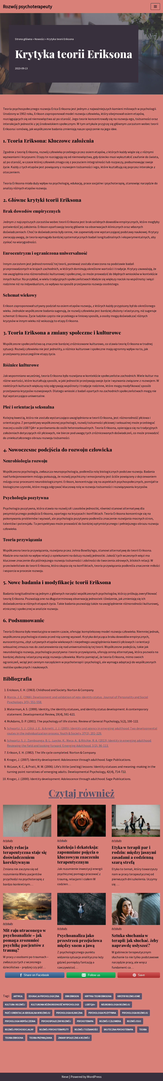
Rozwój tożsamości (86, 1029)
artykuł (18, 996)
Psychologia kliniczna (69, 1012)
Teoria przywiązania (40, 1037)
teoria (143, 1029)
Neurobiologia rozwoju (115, 1004)
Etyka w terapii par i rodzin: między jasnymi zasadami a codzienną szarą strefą (134, 855)
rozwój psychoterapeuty (54, 1029)
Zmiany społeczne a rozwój (74, 1037)
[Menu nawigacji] (155, 6)
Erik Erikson (72, 996)
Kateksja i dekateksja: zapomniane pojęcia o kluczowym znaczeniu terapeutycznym (78, 854)
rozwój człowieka (110, 1021)
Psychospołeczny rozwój (56, 1021)
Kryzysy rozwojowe (128, 996)
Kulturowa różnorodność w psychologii (55, 1004)
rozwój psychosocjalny (19, 1029)
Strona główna (23, 39)
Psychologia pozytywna (102, 1012)
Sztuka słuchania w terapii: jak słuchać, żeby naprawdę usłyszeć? (135, 940)
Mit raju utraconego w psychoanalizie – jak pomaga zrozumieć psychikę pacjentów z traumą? (24, 940)
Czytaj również (81, 793)
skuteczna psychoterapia (118, 1029)
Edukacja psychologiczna (44, 996)
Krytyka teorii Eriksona (98, 996)
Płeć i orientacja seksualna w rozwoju (27, 1012)
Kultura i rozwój (15, 1004)
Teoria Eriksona (14, 1037)
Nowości (40, 39)
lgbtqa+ (90, 1004)
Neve (65, 1077)
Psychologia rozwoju (135, 1012)
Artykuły (8, 840)
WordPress (94, 1077)
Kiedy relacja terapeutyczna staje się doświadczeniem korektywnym (25, 855)
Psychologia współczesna (20, 1021)
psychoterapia (85, 1021)
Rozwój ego (134, 1021)
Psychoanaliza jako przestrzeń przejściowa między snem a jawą (79, 940)
